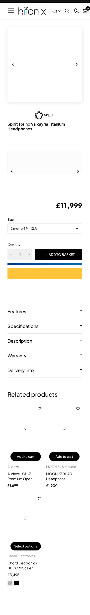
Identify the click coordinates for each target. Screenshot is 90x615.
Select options (25, 546)
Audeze (13, 467)
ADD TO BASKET (62, 254)
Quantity (13, 244)
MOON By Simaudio (61, 467)
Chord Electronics (21, 556)
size (10, 220)
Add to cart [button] (25, 457)
